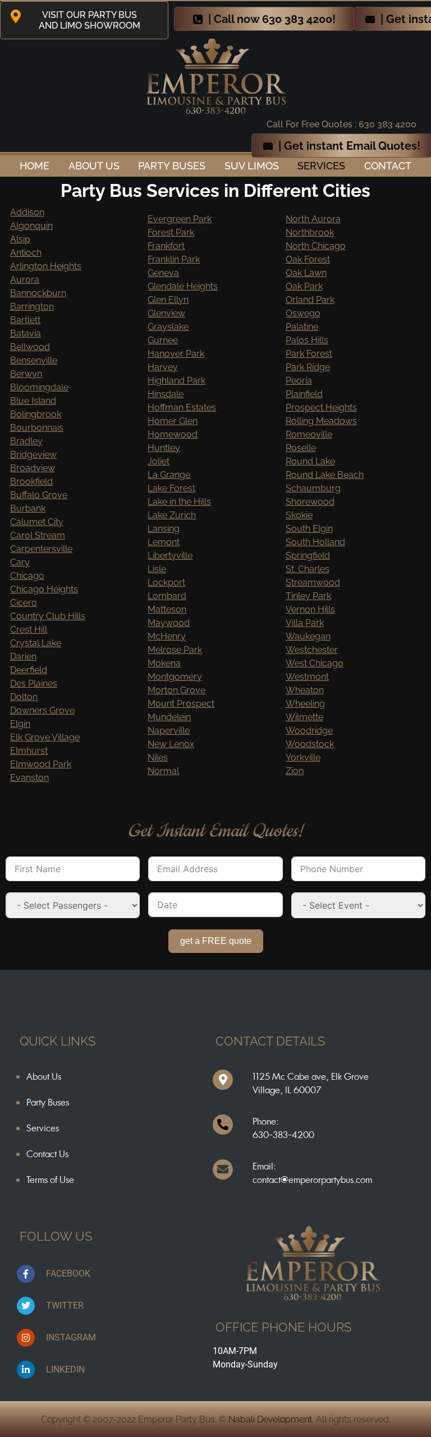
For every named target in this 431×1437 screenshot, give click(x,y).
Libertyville (170, 555)
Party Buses (171, 166)
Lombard (167, 596)
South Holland (315, 542)
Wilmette (304, 717)
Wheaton (305, 690)
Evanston (29, 777)
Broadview (32, 468)
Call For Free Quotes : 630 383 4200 (341, 124)
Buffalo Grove (38, 495)
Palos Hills (307, 340)
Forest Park (171, 232)
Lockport (166, 582)
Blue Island (33, 400)
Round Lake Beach (325, 474)
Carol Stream (37, 535)
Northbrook (310, 232)
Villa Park (305, 623)
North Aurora (313, 219)
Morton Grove (176, 690)
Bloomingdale (39, 387)
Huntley (164, 448)
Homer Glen (173, 421)
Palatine (302, 326)
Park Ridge (308, 367)
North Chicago (316, 246)
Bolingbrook (35, 414)
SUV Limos (251, 166)
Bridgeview (33, 454)
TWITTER (65, 1305)
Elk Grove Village (45, 737)
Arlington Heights (45, 266)
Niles (158, 757)
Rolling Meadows (321, 421)
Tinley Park (308, 596)
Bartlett (25, 320)
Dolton (24, 697)
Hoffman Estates (182, 407)
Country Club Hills (47, 616)
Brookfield (31, 481)
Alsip (20, 239)
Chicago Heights (44, 589)
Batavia (25, 333)
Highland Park (176, 380)
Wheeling (305, 703)
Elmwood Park (40, 764)
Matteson (167, 609)
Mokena (164, 663)
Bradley (26, 441)
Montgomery (175, 676)
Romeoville (309, 434)
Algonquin (31, 225)
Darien (23, 656)
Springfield (308, 555)
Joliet (158, 461)
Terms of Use (50, 1179)
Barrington (32, 306)
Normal (163, 771)
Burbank (27, 508)
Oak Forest (308, 259)
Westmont (307, 676)
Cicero (23, 602)
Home (34, 166)
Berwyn (26, 374)
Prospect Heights (321, 407)
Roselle (301, 448)
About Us (43, 1076)
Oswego (303, 313)
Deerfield (28, 670)
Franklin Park (174, 259)
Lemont (164, 542)
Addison (27, 212)
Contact (387, 166)
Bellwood (30, 347)
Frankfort (166, 246)
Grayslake (168, 326)
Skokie (299, 515)
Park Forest (309, 353)
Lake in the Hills (179, 501)
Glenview (166, 313)
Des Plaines (33, 683)
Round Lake (310, 461)
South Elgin (309, 528)
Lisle (157, 569)
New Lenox (171, 744)
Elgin (20, 723)
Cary (20, 562)
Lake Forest (171, 488)
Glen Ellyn (168, 299)
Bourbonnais (36, 427)
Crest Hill (28, 629)
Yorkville (303, 757)
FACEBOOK (68, 1273)
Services (321, 166)
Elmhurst (29, 750)
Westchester (312, 649)
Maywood (169, 623)
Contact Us (47, 1154)
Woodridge (309, 730)
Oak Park (304, 286)
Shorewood (310, 501)
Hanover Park (176, 353)
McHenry (167, 636)
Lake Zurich (172, 515)
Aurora (24, 279)
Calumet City (36, 522)
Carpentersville (41, 549)
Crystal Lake (35, 643)
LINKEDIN (65, 1369)
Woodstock (310, 744)
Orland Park (310, 299)
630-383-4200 (283, 1135)
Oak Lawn (306, 273)
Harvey (163, 367)
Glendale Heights (183, 286)
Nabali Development (270, 1419)
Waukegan (308, 636)
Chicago (27, 575)
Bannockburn (38, 293)
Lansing (164, 528)
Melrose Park (175, 649)
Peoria (299, 380)
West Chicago (314, 663)
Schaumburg (313, 488)
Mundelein (169, 717)
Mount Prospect (181, 703)
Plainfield (304, 394)
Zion (295, 771)
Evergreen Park (180, 219)
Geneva (163, 273)
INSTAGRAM (71, 1337)
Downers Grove (42, 710)
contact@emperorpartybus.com (312, 1179)
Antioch (26, 252)
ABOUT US (94, 166)
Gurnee (163, 340)
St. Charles (307, 569)
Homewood (173, 434)
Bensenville (33, 360)
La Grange (169, 474)
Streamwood (313, 582)
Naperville (169, 730)
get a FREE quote (215, 941)
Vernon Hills (310, 609)
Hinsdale (166, 394)
